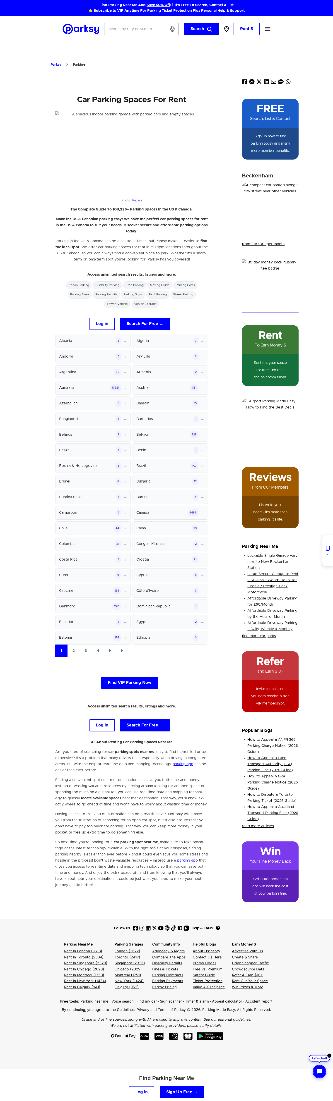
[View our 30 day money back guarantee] (270, 286)
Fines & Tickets (165, 969)
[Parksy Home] (81, 29)
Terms (163, 1009)
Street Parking (183, 294)
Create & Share (245, 957)
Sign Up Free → (182, 1092)
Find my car (147, 1001)
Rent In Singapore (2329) (85, 963)
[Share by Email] (273, 82)
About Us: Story (206, 951)
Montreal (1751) (128, 975)
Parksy (56, 64)
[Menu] (267, 29)
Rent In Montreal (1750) (84, 975)
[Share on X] (259, 82)
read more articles (258, 826)
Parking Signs (133, 294)
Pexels (137, 200)
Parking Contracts (167, 975)
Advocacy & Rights (168, 951)
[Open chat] (319, 1071)
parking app (183, 764)
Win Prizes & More (247, 987)
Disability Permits (167, 963)
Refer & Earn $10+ (247, 975)
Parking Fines (79, 294)
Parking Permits (106, 294)
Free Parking (135, 285)
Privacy (143, 1009)
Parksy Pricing (164, 987)
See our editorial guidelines (227, 1019)
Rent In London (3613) (83, 951)
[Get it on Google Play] (210, 1036)
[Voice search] (172, 29)
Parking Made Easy (218, 1009)
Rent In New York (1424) (85, 981)
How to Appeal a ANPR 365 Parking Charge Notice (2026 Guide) (272, 746)
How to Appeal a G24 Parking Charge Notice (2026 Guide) (272, 782)
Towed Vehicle (117, 304)
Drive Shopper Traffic (250, 963)
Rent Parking (158, 294)
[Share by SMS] (281, 82)
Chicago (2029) (128, 969)
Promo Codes (204, 963)
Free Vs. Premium (207, 969)
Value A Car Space (209, 987)
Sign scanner (171, 1001)
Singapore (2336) (130, 963)
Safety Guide (204, 975)
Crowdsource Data (248, 969)
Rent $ (246, 29)
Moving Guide (159, 285)
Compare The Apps (169, 957)
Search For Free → (145, 324)
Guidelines (126, 1009)
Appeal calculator (227, 1001)
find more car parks (259, 636)
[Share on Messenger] (252, 82)
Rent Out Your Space (250, 981)
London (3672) (127, 951)
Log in (102, 324)
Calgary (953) (127, 987)
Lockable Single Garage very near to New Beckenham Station (272, 562)
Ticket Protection (207, 981)
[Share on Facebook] (244, 82)
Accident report (259, 1001)
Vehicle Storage (145, 304)
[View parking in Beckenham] (270, 210)
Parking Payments (167, 981)
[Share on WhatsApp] (288, 82)
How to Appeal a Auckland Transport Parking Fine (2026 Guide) (272, 813)
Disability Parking (107, 285)
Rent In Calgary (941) (82, 987)
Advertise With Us (247, 951)
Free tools (69, 1001)
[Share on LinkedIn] (266, 82)
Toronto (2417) (127, 957)
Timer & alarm (197, 1001)
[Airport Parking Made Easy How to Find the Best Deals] (270, 426)
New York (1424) (129, 981)
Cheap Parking (79, 285)
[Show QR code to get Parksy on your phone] (327, 550)
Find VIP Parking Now (129, 683)
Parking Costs (185, 285)
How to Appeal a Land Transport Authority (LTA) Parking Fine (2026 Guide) (270, 764)
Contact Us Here (207, 957)
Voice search (122, 1001)
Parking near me (94, 1001)
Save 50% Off (158, 5)
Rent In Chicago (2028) (84, 969)
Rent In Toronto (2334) (84, 957)
